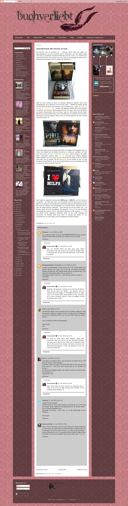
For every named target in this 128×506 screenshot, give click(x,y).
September (20, 222)
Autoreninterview (20, 58)
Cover (17, 60)
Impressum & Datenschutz (95, 37)
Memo (17, 70)
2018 (17, 207)
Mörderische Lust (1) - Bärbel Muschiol (26, 167)
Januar (19, 266)
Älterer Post (82, 470)
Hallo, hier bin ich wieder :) (101, 184)
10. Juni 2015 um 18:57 (56, 232)
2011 (17, 275)
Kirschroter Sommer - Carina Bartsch (26, 184)
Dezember (20, 215)
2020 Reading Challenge (103, 79)
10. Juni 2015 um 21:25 (53, 358)
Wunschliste (62, 37)
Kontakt (80, 37)
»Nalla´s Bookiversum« (101, 134)
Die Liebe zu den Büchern (102, 195)
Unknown (45, 232)
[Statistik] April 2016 (99, 218)
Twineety (45, 400)
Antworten (45, 239)
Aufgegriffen (19, 54)
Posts (19, 486)
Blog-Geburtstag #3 (26, 136)
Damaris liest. (98, 142)
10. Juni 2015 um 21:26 (65, 246)
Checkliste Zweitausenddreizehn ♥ (26, 103)
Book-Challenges (99, 217)
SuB (28, 37)
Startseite (62, 470)
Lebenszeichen (98, 178)
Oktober (19, 220)
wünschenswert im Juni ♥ (23, 254)
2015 (17, 213)
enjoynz (67, 499)
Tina (43, 309)
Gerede (18, 62)
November (20, 217)
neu (54, 223)
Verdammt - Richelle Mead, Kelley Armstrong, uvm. (22, 244)
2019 (17, 205)
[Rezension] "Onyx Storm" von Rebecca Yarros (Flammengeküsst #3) (103, 137)
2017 (17, 209)
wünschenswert (20, 75)
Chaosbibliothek (99, 182)
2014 (17, 268)
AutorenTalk (19, 56)
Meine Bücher (38, 37)
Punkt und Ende (47, 424)
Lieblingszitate (19, 66)
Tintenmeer (98, 163)
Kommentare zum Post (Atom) (53, 473)
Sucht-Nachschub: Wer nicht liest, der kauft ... (23, 248)
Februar (19, 263)
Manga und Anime (20, 68)
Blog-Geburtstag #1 (26, 152)
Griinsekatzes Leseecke (101, 156)
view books (111, 91)
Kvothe (97, 170)
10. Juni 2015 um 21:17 (53, 309)
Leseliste (18, 64)
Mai (18, 257)
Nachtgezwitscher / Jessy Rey (51, 265)
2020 (17, 202)
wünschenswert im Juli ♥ (23, 230)
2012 (17, 273)
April (18, 259)
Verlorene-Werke (99, 122)
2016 (17, 211)
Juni (18, 228)
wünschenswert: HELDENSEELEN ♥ (23, 251)
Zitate (72, 37)
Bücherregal (48, 223)
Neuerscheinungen (21, 72)
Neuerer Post (41, 470)
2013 (17, 271)
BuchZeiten (98, 188)
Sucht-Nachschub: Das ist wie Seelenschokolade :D (23, 234)
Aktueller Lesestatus (99, 213)
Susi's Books (98, 177)
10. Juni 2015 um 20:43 (69, 265)
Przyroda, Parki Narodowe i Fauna (103, 118)
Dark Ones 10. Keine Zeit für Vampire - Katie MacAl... (23, 239)
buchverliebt (18, 37)
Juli (18, 226)
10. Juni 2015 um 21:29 (65, 383)
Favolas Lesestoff (100, 127)
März (18, 261)
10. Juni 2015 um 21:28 (65, 336)
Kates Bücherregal (100, 149)
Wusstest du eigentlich (21, 74)
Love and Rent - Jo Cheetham (102, 123)
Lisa (43, 358)
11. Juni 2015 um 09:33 (60, 424)
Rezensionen (50, 37)
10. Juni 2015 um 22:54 (56, 400)
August (19, 224)
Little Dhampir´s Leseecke (102, 116)
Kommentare (21, 488)
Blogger (78, 499)
